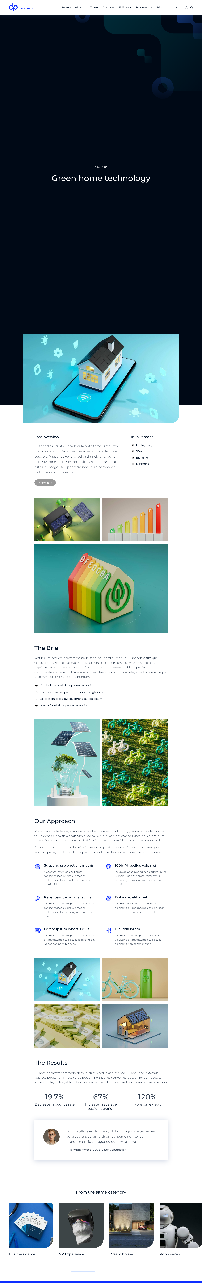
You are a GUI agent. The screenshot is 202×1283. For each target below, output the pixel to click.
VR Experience (71, 1254)
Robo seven (170, 1254)
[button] (4, 1262)
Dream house (121, 1254)
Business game (22, 1254)
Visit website (45, 482)
